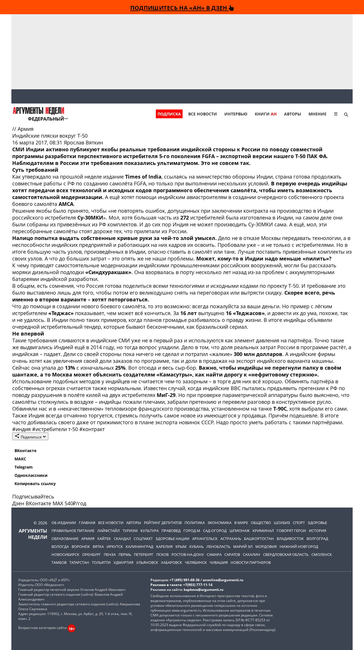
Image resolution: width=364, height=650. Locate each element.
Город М (191, 530)
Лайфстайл (108, 530)
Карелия (164, 546)
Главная (87, 522)
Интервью (235, 114)
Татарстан (79, 562)
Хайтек (104, 538)
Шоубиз (282, 522)
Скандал (122, 538)
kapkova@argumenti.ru (204, 589)
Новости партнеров (251, 562)
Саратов (232, 554)
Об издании (63, 522)
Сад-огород (215, 530)
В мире (241, 522)
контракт (92, 429)
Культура (149, 530)
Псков (162, 554)
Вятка (98, 546)
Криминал (263, 530)
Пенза (110, 554)
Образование (64, 538)
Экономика (219, 522)
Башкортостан (259, 538)
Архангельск (205, 538)
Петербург (144, 554)
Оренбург (91, 554)
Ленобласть (218, 546)
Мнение (317, 114)
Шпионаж (239, 530)
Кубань (196, 546)
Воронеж (81, 546)
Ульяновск (147, 562)
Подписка (169, 114)
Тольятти (101, 562)
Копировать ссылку (35, 483)
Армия (26, 128)
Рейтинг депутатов (163, 522)
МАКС (20, 458)
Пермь (125, 554)
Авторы (292, 114)
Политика (195, 522)
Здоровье (317, 522)
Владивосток (290, 538)
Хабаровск (171, 562)
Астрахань (230, 538)
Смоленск (321, 554)
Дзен (18, 503)
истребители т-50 (55, 429)
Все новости (202, 114)
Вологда (60, 546)
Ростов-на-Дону (187, 554)
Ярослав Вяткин (83, 142)
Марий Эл (243, 546)
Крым (181, 546)
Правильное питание (72, 530)
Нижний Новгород (299, 546)
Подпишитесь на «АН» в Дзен (179, 8)
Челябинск (196, 562)
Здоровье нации (172, 538)
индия (22, 429)
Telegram (24, 467)
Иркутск (115, 546)
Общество (261, 522)
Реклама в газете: (166, 584)
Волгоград (317, 538)
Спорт (299, 522)
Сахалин (251, 554)
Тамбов (59, 562)
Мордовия (266, 546)
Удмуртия (123, 562)
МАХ (58, 503)
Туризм (130, 530)
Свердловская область (286, 554)
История (317, 530)
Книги (266, 114)
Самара (214, 554)
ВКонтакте (25, 450)
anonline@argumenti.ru (223, 579)
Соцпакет (143, 538)
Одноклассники (31, 475)
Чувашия (219, 562)
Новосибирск (65, 554)
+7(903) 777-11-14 (197, 584)
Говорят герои (291, 530)
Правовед (171, 530)
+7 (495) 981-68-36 (184, 579)
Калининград (139, 546)
